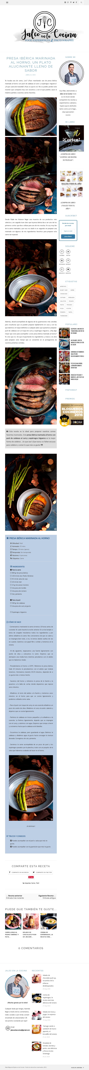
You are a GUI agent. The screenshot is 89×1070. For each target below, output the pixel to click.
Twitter (68, 255)
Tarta (70, 312)
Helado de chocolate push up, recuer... (29, 934)
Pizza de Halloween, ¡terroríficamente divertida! (76, 365)
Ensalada (71, 297)
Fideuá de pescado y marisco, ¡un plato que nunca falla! (77, 377)
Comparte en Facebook (20, 872)
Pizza (61, 308)
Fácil (37, 883)
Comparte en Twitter (44, 872)
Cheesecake (63, 294)
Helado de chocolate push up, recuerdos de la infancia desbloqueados (49, 980)
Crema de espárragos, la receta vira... (46, 934)
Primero (62, 312)
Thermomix (63, 316)
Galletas (63, 301)
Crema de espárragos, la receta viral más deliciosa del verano (50, 999)
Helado (71, 301)
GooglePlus (62, 273)
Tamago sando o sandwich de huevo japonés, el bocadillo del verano (50, 1030)
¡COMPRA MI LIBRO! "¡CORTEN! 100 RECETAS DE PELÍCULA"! (68, 157)
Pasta (62, 305)
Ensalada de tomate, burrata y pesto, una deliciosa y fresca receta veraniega (50, 1048)
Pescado (69, 305)
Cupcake (62, 297)
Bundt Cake (64, 290)
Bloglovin (68, 273)
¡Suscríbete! (68, 236)
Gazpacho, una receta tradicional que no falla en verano (78, 331)
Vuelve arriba (76, 1067)
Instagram (62, 264)
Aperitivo (63, 286)
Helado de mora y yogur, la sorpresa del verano (49, 1014)
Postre (68, 308)
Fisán (13, 219)
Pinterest (68, 264)
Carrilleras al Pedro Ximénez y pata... (12, 934)
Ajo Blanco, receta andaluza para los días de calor (78, 342)
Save (31, 877)
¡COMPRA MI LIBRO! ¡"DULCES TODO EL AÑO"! (68, 206)
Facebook (62, 255)
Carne (33, 883)
